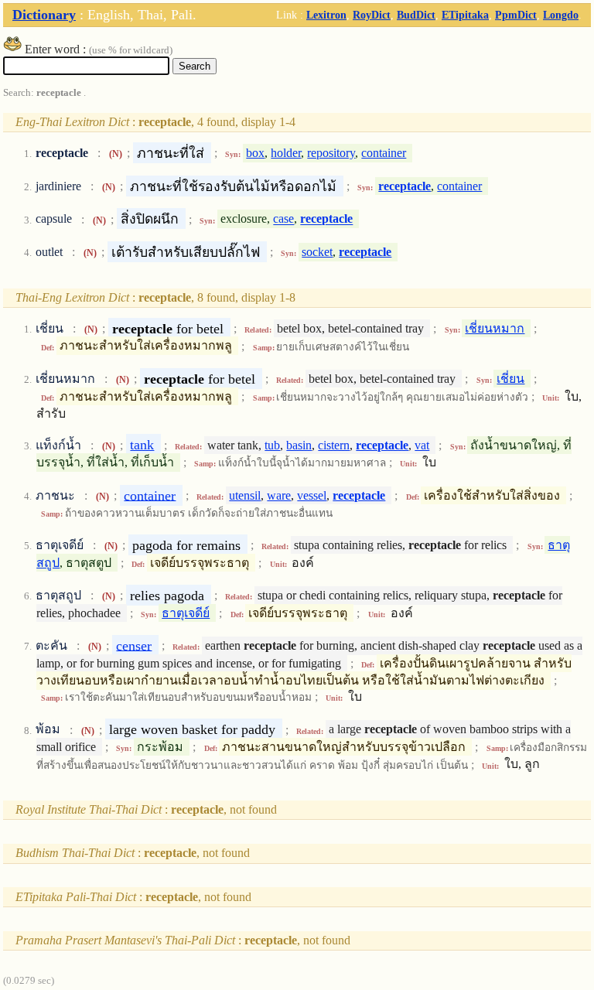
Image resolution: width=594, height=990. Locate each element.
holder (286, 152)
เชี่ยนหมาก (494, 328)
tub (272, 445)
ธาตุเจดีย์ (186, 613)
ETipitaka (465, 15)
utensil (245, 495)
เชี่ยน (510, 378)
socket (317, 251)
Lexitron (326, 15)
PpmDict (516, 15)
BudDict (416, 15)
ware (279, 495)
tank (142, 444)
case (283, 219)
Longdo (561, 15)
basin (299, 445)
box (255, 152)
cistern (334, 445)
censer (134, 645)
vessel (311, 495)
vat (422, 445)
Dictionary (44, 14)
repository (331, 152)
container (383, 152)
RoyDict (372, 15)
